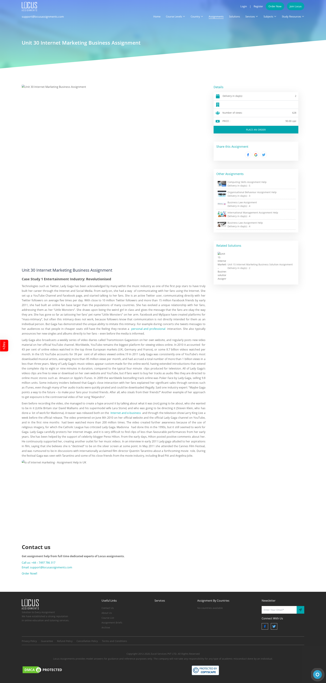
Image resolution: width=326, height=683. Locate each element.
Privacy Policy (29, 641)
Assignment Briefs (112, 622)
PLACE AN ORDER (256, 129)
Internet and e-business (126, 413)
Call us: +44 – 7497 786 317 (38, 562)
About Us (107, 612)
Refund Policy (65, 641)
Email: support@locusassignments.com (47, 567)
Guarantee (47, 641)
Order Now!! (29, 573)
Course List (108, 617)
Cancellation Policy (87, 641)
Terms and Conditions (114, 641)
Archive (106, 627)
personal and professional (148, 329)
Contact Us (108, 608)
